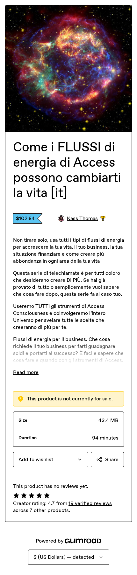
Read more (26, 372)
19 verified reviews (90, 503)
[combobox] (50, 459)
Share (112, 459)
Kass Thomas (86, 218)
